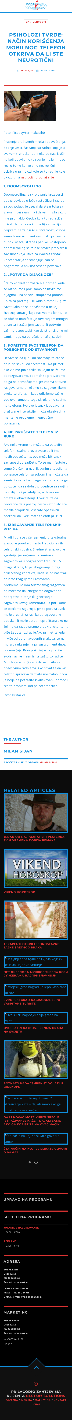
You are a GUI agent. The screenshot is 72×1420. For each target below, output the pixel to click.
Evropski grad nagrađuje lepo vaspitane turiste (32, 1001)
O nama (26, 1400)
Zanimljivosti (36, 21)
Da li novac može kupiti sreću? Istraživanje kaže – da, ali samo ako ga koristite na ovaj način (33, 1121)
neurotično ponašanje (37, 177)
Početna (12, 1400)
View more (36, 813)
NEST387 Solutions (45, 1396)
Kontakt (60, 1400)
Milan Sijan (27, 70)
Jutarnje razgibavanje (21, 1227)
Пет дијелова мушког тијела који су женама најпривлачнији (36, 974)
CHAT (37, 1404)
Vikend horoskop (19, 892)
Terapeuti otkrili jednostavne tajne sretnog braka (31, 946)
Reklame (10, 1241)
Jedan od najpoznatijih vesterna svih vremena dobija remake (34, 838)
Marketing (43, 1400)
